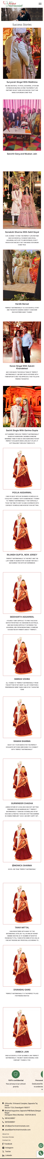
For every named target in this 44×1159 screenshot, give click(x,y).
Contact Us (6, 1141)
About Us (5, 1134)
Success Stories (8, 1138)
